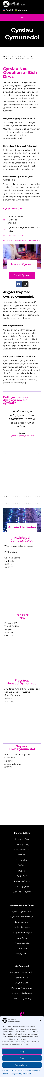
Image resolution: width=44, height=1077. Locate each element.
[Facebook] (19, 284)
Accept (22, 1051)
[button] (40, 1020)
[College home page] (14, 4)
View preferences (22, 1065)
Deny (22, 1058)
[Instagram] (25, 284)
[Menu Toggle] (22, 16)
